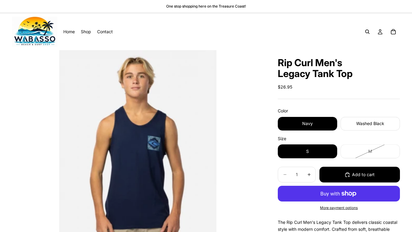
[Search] (367, 31)
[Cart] (393, 31)
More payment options (339, 208)
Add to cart (363, 174)
